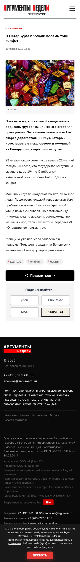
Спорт (8, 395)
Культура (63, 395)
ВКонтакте (55, 300)
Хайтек (38, 404)
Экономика (26, 390)
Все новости (39, 415)
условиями (14, 543)
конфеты (34, 261)
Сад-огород (40, 399)
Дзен (24, 300)
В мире (40, 390)
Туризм (50, 395)
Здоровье (20, 395)
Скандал (50, 404)
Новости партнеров (15, 420)
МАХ (24, 312)
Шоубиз (68, 390)
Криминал (15, 28)
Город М (23, 399)
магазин (54, 261)
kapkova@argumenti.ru (42, 523)
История (55, 399)
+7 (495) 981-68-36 (19, 375)
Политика (10, 390)
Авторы (54, 415)
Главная (24, 415)
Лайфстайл (36, 395)
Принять (40, 555)
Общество (54, 390)
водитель (14, 261)
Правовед (10, 399)
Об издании (10, 415)
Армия (27, 404)
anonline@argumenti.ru (20, 381)
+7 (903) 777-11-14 (40, 518)
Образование (12, 404)
